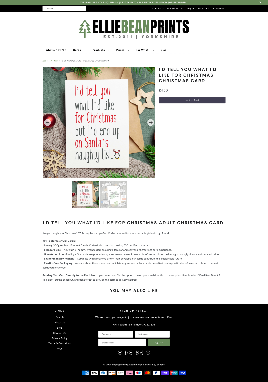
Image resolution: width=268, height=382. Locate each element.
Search (60, 317)
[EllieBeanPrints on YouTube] (131, 353)
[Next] (150, 122)
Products (99, 50)
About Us (59, 322)
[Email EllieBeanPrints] (148, 353)
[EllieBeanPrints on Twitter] (120, 353)
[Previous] (47, 122)
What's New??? (56, 50)
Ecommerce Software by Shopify (147, 364)
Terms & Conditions (59, 343)
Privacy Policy (59, 338)
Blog (164, 50)
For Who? (143, 50)
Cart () (205, 8)
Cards (78, 50)
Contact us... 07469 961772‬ (167, 8)
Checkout (218, 8)
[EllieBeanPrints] (134, 29)
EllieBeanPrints (120, 364)
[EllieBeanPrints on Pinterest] (137, 353)
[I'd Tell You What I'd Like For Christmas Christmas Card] (99, 122)
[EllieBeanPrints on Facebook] (126, 353)
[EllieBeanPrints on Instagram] (142, 353)
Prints (121, 50)
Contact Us (59, 333)
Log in (190, 8)
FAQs (60, 348)
